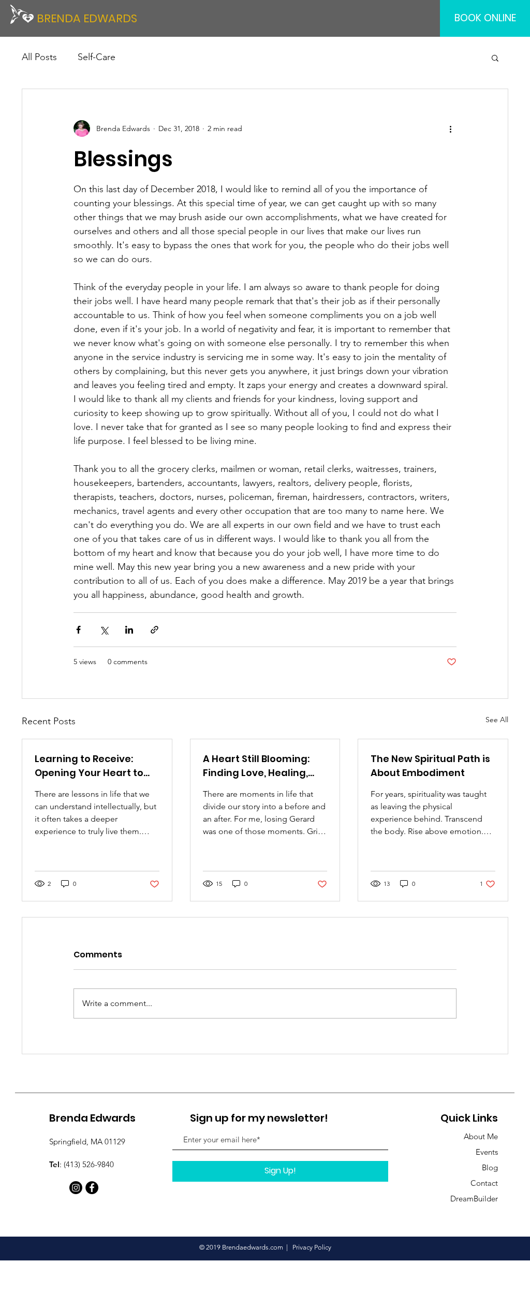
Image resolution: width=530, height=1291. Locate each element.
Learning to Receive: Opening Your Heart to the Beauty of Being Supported (89, 766)
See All (496, 719)
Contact (484, 1183)
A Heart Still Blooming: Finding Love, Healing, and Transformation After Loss (256, 766)
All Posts (39, 57)
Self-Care (96, 57)
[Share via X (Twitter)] (104, 630)
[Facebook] (91, 1187)
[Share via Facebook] (78, 630)
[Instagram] (75, 1187)
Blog (490, 1167)
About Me (481, 1136)
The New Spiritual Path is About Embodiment (430, 765)
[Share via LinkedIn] (129, 630)
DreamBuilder (474, 1198)
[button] (495, 57)
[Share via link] (154, 630)
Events (487, 1152)
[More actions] (450, 128)
